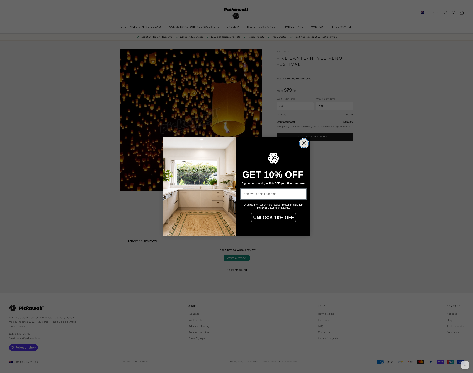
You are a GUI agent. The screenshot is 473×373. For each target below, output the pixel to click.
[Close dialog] (304, 143)
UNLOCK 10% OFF (273, 217)
